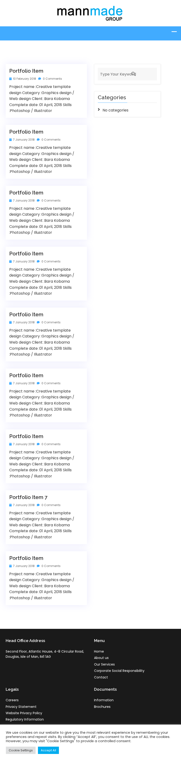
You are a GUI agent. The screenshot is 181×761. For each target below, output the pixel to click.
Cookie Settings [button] (21, 750)
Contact (101, 677)
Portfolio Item (26, 71)
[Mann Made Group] (90, 13)
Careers (12, 700)
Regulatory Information (25, 719)
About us (101, 657)
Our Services (104, 664)
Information (104, 700)
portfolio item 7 (28, 497)
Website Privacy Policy (24, 713)
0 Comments (52, 79)
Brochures (102, 706)
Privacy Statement (21, 706)
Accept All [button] (48, 750)
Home (99, 651)
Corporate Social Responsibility (119, 670)
